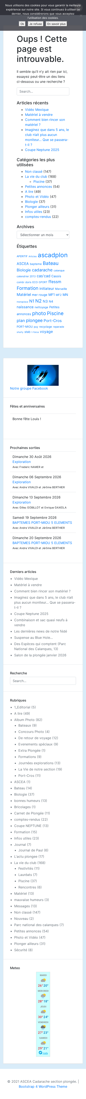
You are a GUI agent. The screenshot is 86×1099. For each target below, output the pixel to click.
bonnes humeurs (27, 801)
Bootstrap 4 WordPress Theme (43, 1086)
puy (36, 326)
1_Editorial (22, 707)
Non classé (33, 171)
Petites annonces (38, 186)
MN (65, 295)
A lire (29, 191)
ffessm (54, 281)
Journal (20, 844)
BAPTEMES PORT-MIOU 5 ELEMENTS (42, 522)
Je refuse (35, 24)
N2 (38, 301)
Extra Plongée (29, 750)
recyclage (45, 326)
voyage (46, 331)
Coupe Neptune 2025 (42, 150)
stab (27, 332)
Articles (33, 256)
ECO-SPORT (39, 282)
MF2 (59, 294)
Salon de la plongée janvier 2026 (40, 655)
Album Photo (24, 720)
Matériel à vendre (39, 114)
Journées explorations (35, 763)
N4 (51, 301)
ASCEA (23, 263)
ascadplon (53, 255)
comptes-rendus (38, 217)
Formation (27, 288)
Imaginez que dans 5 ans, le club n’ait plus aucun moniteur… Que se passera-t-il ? (44, 602)
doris (28, 282)
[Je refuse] (81, 15)
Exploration (22, 462)
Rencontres (27, 887)
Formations (27, 757)
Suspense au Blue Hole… (33, 637)
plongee (34, 320)
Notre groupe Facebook (29, 388)
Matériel (24, 294)
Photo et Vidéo (37, 196)
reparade (58, 326)
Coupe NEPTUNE (28, 826)
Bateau (50, 263)
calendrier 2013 (26, 276)
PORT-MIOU (25, 326)
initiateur (46, 288)
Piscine (38, 181)
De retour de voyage (34, 738)
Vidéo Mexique (37, 109)
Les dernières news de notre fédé (40, 631)
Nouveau (21, 918)
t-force (35, 332)
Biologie (31, 201)
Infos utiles (33, 212)
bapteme (36, 264)
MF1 (51, 295)
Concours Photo (31, 732)
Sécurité (20, 950)
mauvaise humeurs (28, 900)
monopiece (22, 301)
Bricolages (22, 807)
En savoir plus (56, 24)
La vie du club (36, 176)
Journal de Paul (30, 850)
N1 (31, 301)
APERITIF (22, 256)
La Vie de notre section (36, 769)
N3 (45, 301)
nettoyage (41, 307)
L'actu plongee (25, 856)
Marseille (61, 288)
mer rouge (39, 295)
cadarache (42, 269)
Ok (22, 24)
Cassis (56, 276)
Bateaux (24, 725)
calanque (59, 270)
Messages (22, 906)
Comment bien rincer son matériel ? (42, 591)
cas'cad (43, 275)
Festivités (25, 868)
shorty (20, 332)
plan (21, 320)
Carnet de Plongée (29, 813)
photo (39, 313)
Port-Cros (53, 320)
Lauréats (25, 875)
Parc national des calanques (36, 925)
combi (20, 282)
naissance (25, 307)
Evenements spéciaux (35, 744)
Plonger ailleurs (37, 206)
